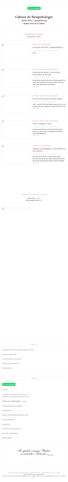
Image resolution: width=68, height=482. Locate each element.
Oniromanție (46, 44)
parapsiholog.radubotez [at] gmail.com (15, 394)
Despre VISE (37, 44)
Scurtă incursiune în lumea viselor (47, 99)
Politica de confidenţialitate (10, 433)
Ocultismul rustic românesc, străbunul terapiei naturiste (18, 349)
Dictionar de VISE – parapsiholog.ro (48, 47)
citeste (24, 401)
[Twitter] (55, 2)
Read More (36, 86)
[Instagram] (58, 2)
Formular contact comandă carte (11, 428)
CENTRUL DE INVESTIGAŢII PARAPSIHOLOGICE (15, 415)
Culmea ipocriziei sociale (9, 354)
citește (38, 198)
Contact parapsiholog (8, 419)
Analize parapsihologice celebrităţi (12, 406)
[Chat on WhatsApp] (34, 8)
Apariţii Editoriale (7, 410)
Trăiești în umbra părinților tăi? (10, 363)
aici (41, 200)
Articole (36, 69)
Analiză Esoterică (7, 368)
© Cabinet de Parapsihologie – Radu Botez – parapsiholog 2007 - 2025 (34, 472)
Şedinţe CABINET (7, 438)
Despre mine (6, 424)
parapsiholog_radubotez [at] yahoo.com (15, 396)
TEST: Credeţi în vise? (42, 124)
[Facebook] (53, 2)
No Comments (53, 50)
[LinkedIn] (61, 2)
